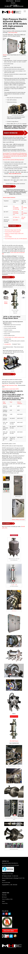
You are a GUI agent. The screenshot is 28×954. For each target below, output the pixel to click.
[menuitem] (24, 11)
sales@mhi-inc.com (18, 6)
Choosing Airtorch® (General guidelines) (12, 231)
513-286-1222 (8, 6)
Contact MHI (11, 394)
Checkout (13, 3)
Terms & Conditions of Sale (7, 899)
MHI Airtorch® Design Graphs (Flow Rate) (13, 230)
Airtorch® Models (8, 236)
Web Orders (4, 894)
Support (3, 880)
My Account (4, 897)
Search (3, 901)
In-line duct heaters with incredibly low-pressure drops (14, 337)
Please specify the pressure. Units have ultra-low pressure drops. (13, 398)
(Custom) (14, 211)
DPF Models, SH (16, 217)
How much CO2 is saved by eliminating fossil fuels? (13, 159)
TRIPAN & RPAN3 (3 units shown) (18, 519)
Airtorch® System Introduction (9, 197)
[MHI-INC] (11, 11)
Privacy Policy (5, 903)
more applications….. (8, 344)
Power (11, 402)
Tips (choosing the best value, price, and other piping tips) (16, 238)
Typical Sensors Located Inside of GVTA (10, 389)
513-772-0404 (14, 5)
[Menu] (24, 11)
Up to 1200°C (15, 219)
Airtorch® (8, 21)
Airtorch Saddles (5, 302)
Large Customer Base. (12, 32)
